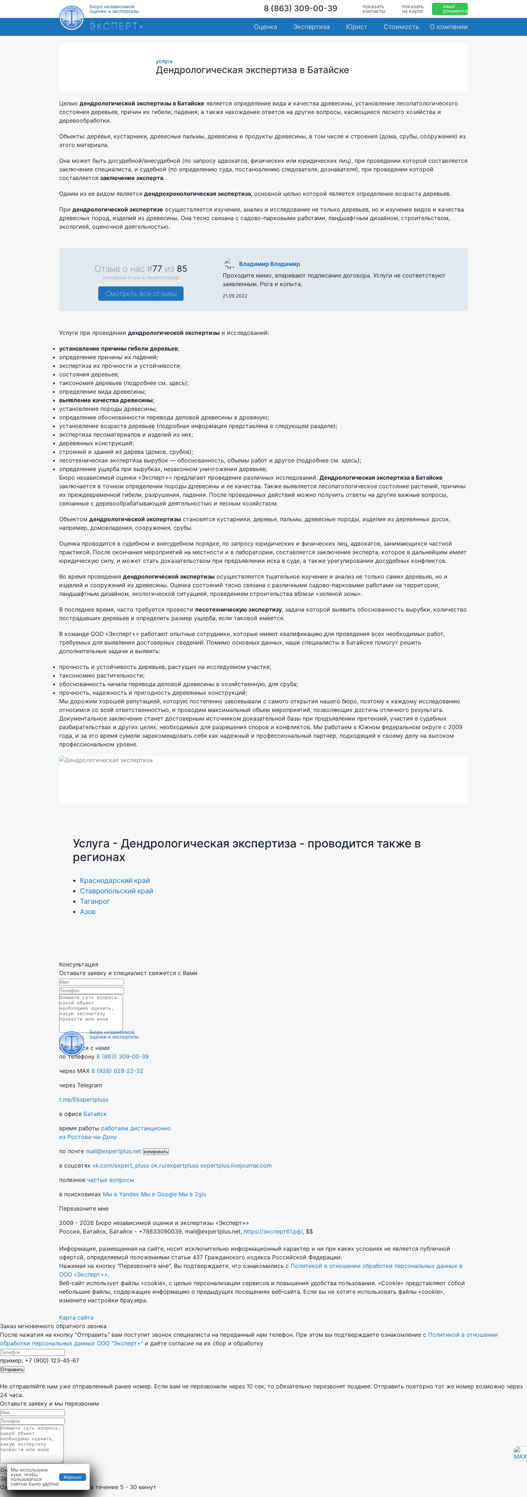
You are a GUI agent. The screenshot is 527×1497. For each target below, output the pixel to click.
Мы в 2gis (192, 1194)
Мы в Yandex (121, 1194)
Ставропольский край (116, 891)
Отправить (12, 1369)
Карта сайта (76, 1317)
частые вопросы (110, 1179)
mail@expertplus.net (113, 1151)
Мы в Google (159, 1194)
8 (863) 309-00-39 (300, 8)
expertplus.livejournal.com (236, 1165)
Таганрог (95, 901)
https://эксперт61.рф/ (273, 1231)
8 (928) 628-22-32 (117, 1070)
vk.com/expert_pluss (120, 1165)
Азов (88, 911)
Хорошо (72, 1477)
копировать (156, 1151)
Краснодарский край (115, 880)
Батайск (95, 1113)
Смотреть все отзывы (141, 293)
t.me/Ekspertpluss (83, 1099)
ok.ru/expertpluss (175, 1165)
